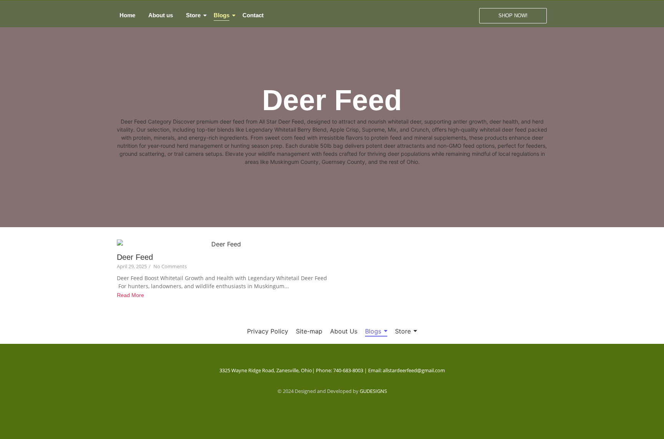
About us (160, 15)
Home (127, 15)
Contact (253, 15)
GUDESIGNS (373, 391)
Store (193, 15)
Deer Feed (135, 257)
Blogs (221, 15)
